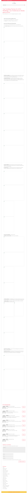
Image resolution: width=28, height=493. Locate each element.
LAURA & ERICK (4, 484)
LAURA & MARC (4, 469)
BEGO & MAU (4, 479)
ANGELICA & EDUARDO (5, 470)
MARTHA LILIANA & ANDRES (6, 485)
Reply (24, 411)
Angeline (7, 415)
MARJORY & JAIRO (5, 480)
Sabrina (7, 406)
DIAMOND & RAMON (5, 481)
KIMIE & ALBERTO (5, 478)
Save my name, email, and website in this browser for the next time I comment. (12, 459)
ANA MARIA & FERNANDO (6, 486)
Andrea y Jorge (4, 482)
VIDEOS (3, 467)
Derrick (7, 429)
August (7, 424)
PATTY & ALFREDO (5, 488)
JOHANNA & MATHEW (5, 483)
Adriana (7, 420)
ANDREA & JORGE (5, 468)
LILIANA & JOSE (4, 487)
